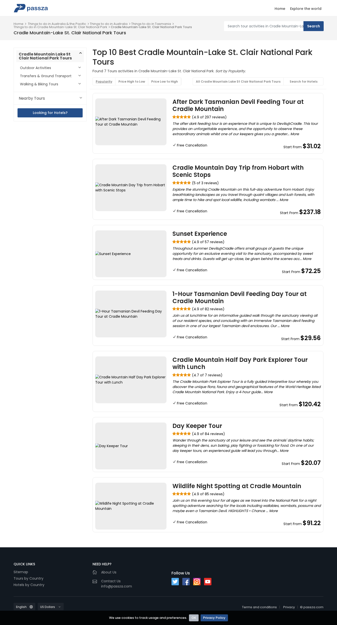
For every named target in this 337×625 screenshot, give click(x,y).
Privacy (289, 607)
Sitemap (21, 572)
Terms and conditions (259, 607)
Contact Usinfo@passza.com (116, 584)
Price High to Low (131, 81)
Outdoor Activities (35, 67)
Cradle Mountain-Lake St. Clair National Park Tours (151, 27)
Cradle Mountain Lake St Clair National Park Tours (45, 56)
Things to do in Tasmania (151, 24)
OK (193, 617)
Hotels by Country (29, 585)
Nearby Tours (32, 98)
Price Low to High (164, 81)
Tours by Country (28, 578)
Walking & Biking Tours (39, 84)
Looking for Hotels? (50, 112)
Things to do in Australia (109, 24)
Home (280, 8)
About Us (108, 572)
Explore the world (305, 8)
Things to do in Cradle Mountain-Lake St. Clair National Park (60, 27)
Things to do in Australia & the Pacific (57, 24)
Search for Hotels (304, 81)
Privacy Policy (214, 617)
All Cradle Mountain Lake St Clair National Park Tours (238, 81)
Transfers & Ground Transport (46, 76)
